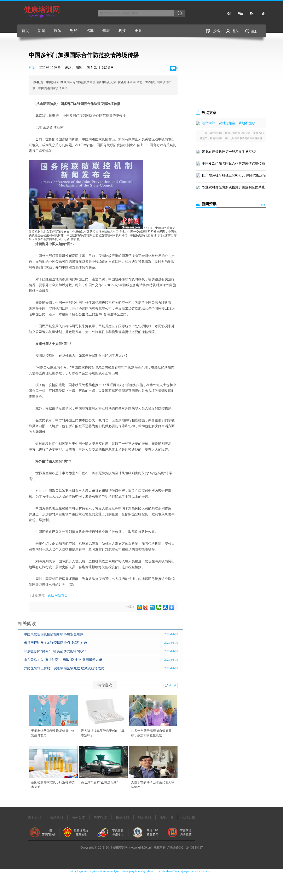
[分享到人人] (165, 607)
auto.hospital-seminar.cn (96, 871)
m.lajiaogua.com (186, 871)
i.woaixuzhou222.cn (168, 871)
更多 (138, 31)
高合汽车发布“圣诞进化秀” (99, 782)
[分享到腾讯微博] (152, 607)
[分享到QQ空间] (139, 607)
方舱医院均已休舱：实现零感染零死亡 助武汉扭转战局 (64, 668)
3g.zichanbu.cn (149, 871)
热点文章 (209, 113)
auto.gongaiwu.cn (133, 871)
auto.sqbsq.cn (76, 871)
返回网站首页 (58, 595)
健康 (106, 31)
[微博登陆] (229, 13)
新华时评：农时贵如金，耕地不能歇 (228, 123)
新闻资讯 (209, 204)
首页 (25, 31)
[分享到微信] (158, 607)
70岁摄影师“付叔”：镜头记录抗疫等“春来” (55, 651)
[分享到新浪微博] (146, 607)
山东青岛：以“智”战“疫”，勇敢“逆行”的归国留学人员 (63, 659)
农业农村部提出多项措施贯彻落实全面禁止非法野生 (233, 187)
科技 (122, 31)
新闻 (41, 31)
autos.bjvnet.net (116, 871)
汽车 (90, 31)
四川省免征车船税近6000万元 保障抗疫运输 (234, 175)
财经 (73, 31)
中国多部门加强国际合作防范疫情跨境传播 (233, 163)
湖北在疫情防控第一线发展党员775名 (229, 151)
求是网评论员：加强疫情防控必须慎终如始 (55, 642)
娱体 (57, 31)
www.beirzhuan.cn (204, 871)
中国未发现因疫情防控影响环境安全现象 (53, 634)
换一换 (172, 685)
